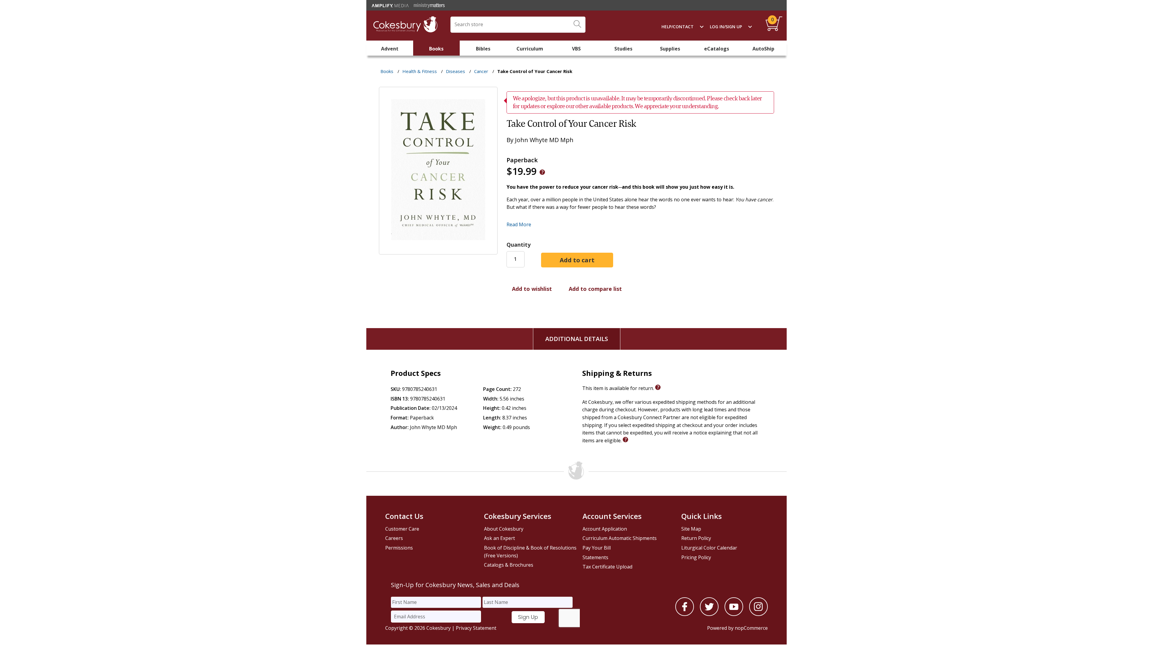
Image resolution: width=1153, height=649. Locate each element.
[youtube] (734, 614)
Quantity (519, 244)
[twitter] (709, 614)
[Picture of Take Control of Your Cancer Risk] (438, 250)
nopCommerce (751, 628)
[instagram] (758, 614)
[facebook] (684, 614)
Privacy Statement (476, 628)
